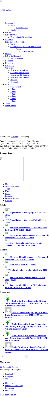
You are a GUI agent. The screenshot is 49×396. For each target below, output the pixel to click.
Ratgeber (9, 196)
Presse (7, 193)
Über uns (9, 184)
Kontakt (8, 201)
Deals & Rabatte (12, 198)
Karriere (8, 191)
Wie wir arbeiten (12, 186)
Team (7, 189)
